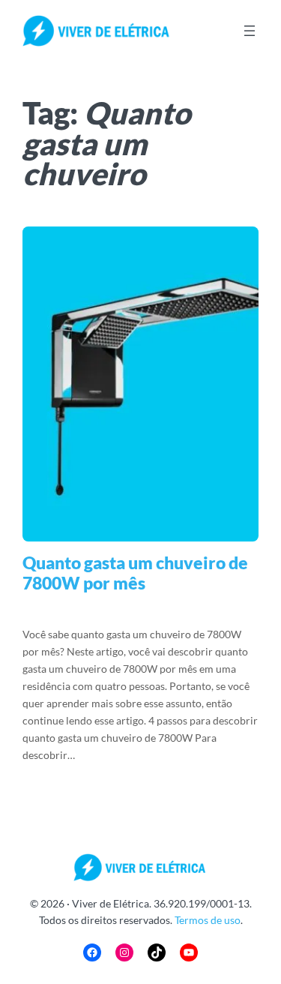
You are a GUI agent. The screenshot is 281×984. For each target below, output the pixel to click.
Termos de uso (208, 920)
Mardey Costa (110, 609)
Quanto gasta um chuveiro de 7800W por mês (135, 573)
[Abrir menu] (250, 31)
